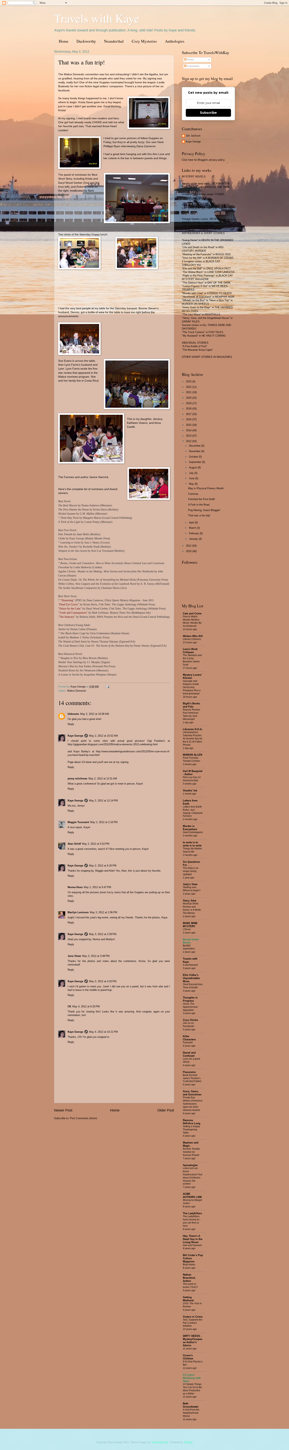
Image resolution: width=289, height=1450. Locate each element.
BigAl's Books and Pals (191, 705)
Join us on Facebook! (188, 1025)
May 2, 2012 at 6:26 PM (102, 865)
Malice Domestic (76, 690)
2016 (189, 419)
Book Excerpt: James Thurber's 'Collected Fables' (192, 1078)
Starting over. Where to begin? (192, 889)
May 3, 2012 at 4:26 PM (102, 981)
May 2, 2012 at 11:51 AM (102, 778)
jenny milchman (77, 778)
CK (69, 1006)
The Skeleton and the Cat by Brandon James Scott (192, 660)
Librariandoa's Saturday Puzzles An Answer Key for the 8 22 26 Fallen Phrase (192, 738)
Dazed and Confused (189, 1054)
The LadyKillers (192, 1213)
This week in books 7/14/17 (190, 1285)
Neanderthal (114, 41)
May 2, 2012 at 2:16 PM (104, 822)
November (195, 451)
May (192, 483)
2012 (189, 441)
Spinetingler (190, 1165)
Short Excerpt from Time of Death (192, 986)
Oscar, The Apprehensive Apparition (190, 1006)
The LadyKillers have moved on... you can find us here (192, 1221)
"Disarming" (67, 600)
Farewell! (188, 1042)
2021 (189, 392)
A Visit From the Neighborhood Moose (191, 1412)
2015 (189, 424)
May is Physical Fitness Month (206, 488)
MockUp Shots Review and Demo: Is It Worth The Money (192, 908)
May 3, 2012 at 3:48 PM (96, 955)
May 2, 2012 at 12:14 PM (103, 800)
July (191, 473)
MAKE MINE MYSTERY (190, 925)
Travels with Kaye (96, 18)
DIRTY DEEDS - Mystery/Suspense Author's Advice (192, 1340)
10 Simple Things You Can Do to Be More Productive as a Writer (192, 1389)
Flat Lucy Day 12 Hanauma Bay (192, 779)
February (194, 533)
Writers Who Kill (193, 636)
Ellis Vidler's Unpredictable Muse (191, 978)
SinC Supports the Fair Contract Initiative (192, 1322)
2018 (189, 408)
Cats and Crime (192, 613)
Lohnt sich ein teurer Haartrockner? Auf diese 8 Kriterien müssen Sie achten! (192, 1176)
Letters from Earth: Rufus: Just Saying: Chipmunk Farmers (192, 811)
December (195, 445)
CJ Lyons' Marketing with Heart (192, 1378)
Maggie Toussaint (78, 822)
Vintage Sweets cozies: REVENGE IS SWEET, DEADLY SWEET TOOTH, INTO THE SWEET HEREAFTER (206, 222)
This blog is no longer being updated (190, 871)
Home (63, 41)
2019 (189, 403)
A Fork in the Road (198, 504)
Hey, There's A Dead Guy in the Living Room (192, 1239)
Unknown (73, 713)
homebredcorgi (160, 1442)
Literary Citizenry (192, 639)
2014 (189, 430)
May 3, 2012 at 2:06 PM (103, 912)
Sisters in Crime (192, 1316)
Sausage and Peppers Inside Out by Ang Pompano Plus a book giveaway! (192, 687)
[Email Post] (107, 686)
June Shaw (74, 955)
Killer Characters (189, 1038)
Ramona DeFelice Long (191, 1122)
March (193, 527)
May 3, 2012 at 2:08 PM (102, 934)
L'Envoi (187, 929)
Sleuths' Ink (190, 790)
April (192, 522)
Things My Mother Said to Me (192, 850)
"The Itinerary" (66, 616)
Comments (193, 66)
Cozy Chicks (190, 1020)
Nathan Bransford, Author (189, 1277)
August (193, 467)
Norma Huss (75, 887)
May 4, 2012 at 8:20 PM (86, 1006)
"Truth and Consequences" (73, 612)
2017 (189, 414)
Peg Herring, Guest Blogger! (204, 510)
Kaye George (75, 735)
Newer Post (63, 1110)
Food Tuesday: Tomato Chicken (191, 759)
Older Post (165, 1110)
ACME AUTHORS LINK (192, 1195)
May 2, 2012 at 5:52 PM (95, 843)
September (195, 462)
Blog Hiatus (189, 1264)
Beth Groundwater (191, 1405)
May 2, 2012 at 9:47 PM (97, 887)
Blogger (188, 1442)
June (192, 478)
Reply (71, 724)
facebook (64, 90)
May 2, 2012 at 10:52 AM (103, 735)
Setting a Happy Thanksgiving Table (191, 1129)
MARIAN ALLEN (192, 754)
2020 (189, 397)
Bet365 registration (189, 947)
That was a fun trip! (199, 515)
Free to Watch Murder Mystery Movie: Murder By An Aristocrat (192, 621)
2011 (189, 545)
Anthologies (174, 41)
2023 (189, 381)
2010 (189, 551)
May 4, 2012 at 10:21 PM (103, 1031)
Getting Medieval (188, 1299)
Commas (193, 493)
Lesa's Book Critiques (190, 651)
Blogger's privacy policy (211, 159)
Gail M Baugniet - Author (192, 773)
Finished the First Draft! (201, 499)
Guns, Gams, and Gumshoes (192, 1093)
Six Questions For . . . (191, 863)
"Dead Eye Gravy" (68, 604)
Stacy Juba (189, 900)
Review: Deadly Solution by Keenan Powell (191, 1151)
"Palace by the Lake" (70, 608)
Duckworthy (86, 41)
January (194, 538)
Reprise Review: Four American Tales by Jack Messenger (192, 714)
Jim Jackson (193, 135)
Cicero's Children (188, 1357)
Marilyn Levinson (78, 912)
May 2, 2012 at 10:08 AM (94, 713)
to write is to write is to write (192, 844)
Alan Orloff (74, 843)
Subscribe (208, 113)
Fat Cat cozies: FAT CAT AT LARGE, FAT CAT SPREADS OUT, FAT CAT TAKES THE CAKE (207, 208)
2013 (189, 435)
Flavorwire (189, 1072)
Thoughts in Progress (190, 999)
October (194, 456)
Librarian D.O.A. (192, 729)
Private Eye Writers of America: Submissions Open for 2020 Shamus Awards (193, 1103)
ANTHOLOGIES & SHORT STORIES (203, 233)
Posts (190, 59)
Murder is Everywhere (190, 828)
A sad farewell (190, 965)
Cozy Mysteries (144, 41)
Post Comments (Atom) (83, 1118)
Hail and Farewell (192, 1245)
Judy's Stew (190, 884)
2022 (189, 386)
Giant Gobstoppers (193, 832)
